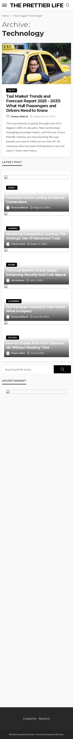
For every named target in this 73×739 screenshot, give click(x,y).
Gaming (13, 228)
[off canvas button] (4, 5)
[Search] (67, 5)
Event (11, 187)
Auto (11, 90)
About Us (44, 718)
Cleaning (13, 301)
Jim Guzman (17, 280)
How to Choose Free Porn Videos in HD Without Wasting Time (35, 345)
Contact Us (29, 718)
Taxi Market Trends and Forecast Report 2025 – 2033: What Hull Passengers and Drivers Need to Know (33, 103)
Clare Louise (18, 243)
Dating (12, 337)
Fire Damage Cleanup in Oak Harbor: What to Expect (36, 309)
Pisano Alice (18, 353)
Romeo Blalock (19, 116)
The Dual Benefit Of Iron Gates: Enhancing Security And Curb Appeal (36, 272)
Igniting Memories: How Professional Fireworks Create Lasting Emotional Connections (36, 197)
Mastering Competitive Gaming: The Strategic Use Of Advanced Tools (35, 236)
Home (11, 264)
